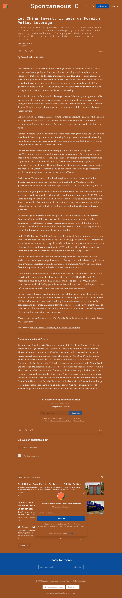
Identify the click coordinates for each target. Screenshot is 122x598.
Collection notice (79, 581)
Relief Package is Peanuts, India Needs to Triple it (55, 327)
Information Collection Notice (60, 526)
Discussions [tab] (35, 477)
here (31, 322)
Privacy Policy (79, 526)
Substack (49, 593)
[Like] (20, 51)
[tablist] (28, 447)
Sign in (115, 6)
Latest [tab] (26, 477)
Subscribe (102, 6)
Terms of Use (72, 524)
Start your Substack (55, 587)
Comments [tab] (23, 447)
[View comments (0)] (25, 51)
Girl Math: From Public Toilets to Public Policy (49, 483)
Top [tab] (20, 477)
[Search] (87, 6)
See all (22, 545)
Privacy (62, 581)
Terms (68, 581)
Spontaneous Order (25, 43)
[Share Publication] (92, 6)
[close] (84, 493)
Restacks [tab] (33, 447)
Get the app (73, 587)
